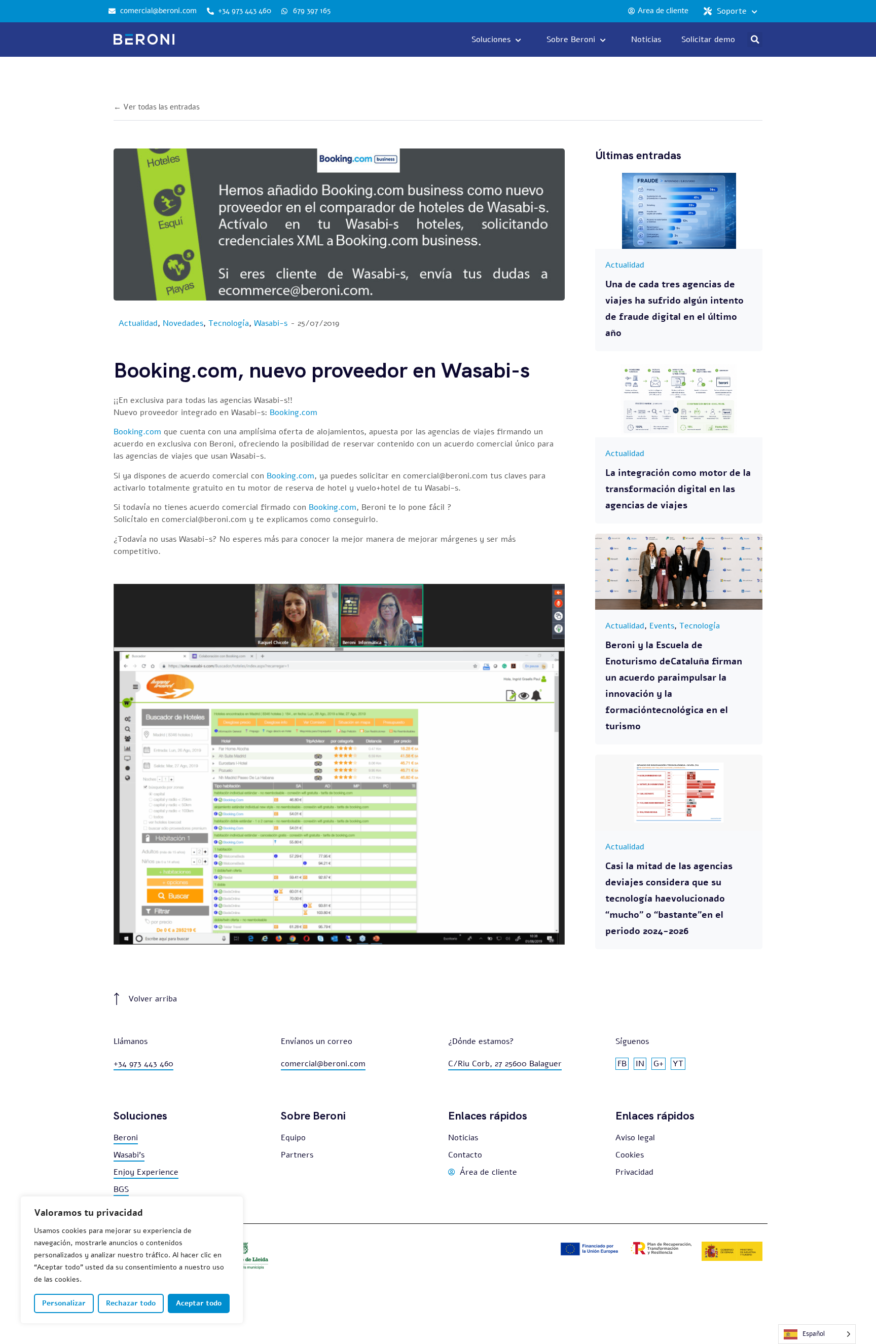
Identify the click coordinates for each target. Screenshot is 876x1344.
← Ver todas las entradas (157, 107)
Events (661, 625)
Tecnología (228, 323)
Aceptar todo (199, 1303)
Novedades (183, 323)
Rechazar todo (131, 1303)
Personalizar (64, 1303)
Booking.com (293, 412)
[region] (131, 1260)
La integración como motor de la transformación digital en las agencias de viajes (678, 489)
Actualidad (138, 323)
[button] (754, 39)
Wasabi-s (270, 323)
